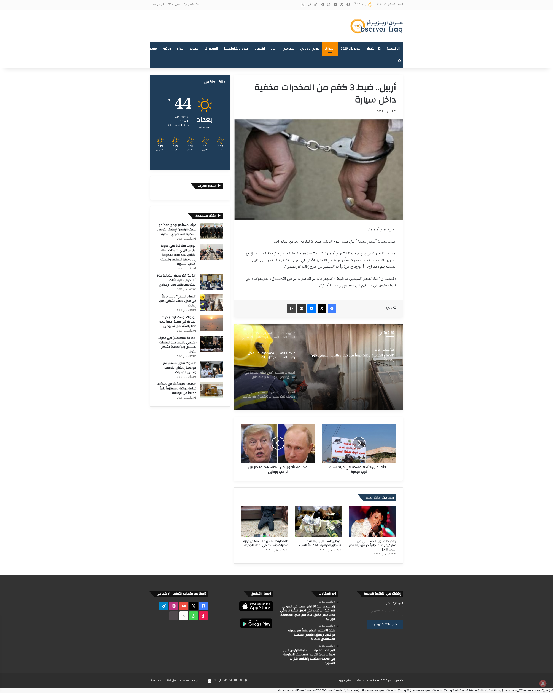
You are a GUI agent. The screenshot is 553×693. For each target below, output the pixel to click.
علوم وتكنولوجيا (236, 48)
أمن (273, 48)
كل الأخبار (374, 48)
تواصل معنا (158, 4)
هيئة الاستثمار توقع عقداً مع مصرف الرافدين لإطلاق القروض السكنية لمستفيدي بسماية (176, 229)
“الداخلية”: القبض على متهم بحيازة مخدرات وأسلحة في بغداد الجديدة (265, 543)
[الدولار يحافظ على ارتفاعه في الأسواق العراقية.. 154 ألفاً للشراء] (318, 521)
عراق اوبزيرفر (344, 680)
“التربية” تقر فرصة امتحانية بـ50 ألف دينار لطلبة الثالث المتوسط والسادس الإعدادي (176, 280)
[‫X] (322, 308)
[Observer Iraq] (376, 26)
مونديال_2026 (351, 48)
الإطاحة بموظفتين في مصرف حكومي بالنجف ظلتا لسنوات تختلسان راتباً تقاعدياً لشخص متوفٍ (177, 344)
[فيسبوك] (332, 308)
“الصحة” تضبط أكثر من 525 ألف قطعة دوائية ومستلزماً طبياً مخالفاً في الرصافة (176, 388)
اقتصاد (260, 48)
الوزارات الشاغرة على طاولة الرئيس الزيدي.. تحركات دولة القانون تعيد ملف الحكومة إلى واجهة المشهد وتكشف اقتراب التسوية (178, 255)
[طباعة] (291, 308)
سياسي (288, 48)
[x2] (303, 4)
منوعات (151, 48)
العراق (330, 48)
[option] (318, 367)
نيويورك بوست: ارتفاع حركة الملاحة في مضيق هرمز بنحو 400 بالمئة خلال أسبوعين (352, 358)
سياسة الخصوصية (193, 4)
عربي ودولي (309, 48)
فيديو (194, 48)
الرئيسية (393, 48)
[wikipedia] (296, 4)
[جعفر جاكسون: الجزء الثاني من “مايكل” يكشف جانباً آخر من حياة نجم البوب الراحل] (372, 521)
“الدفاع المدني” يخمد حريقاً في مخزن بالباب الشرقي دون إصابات (177, 301)
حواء (180, 48)
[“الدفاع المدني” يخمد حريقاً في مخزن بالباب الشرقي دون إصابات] (211, 302)
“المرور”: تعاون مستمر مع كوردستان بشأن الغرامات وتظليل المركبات (179, 367)
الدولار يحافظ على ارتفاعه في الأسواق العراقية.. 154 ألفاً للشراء (320, 543)
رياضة (167, 48)
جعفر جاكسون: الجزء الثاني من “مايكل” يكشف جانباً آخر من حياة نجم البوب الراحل (372, 545)
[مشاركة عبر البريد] (301, 308)
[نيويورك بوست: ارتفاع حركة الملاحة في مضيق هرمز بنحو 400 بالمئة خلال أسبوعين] (318, 367)
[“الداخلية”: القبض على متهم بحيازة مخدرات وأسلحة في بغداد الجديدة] (264, 521)
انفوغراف (211, 48)
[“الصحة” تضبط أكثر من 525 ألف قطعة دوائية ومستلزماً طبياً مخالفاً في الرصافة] (211, 390)
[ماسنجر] (311, 308)
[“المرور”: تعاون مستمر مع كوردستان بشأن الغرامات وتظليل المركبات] (211, 369)
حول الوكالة (174, 4)
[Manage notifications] (542, 683)
